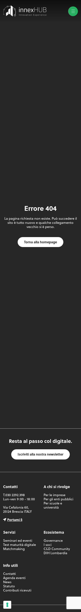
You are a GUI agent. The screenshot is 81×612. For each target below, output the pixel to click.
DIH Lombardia (55, 553)
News (7, 582)
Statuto (9, 586)
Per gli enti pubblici (58, 499)
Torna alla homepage (40, 242)
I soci (48, 544)
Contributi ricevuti (17, 590)
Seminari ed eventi (17, 540)
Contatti (9, 573)
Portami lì (14, 519)
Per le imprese (54, 495)
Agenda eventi (14, 578)
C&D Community (57, 549)
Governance (53, 540)
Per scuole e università (53, 505)
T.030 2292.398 (14, 495)
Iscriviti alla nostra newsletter (40, 454)
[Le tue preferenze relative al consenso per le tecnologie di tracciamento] (7, 605)
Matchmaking (14, 549)
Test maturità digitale (19, 544)
